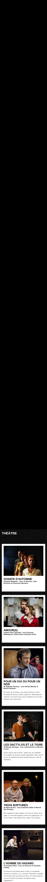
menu (44, 3)
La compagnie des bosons (32, 3)
